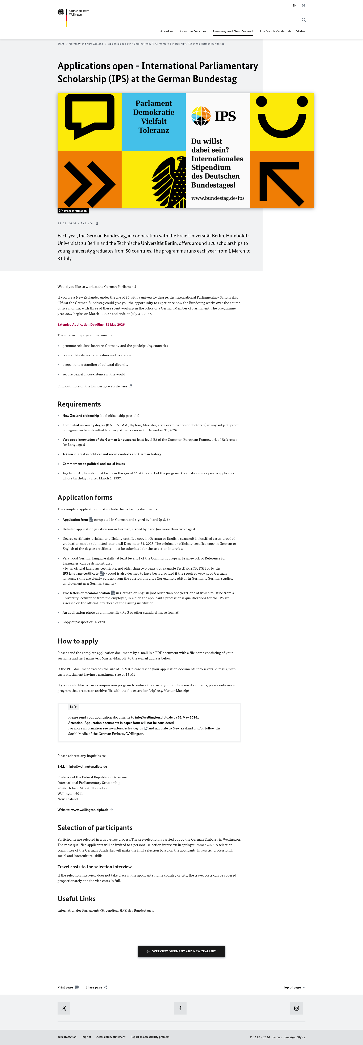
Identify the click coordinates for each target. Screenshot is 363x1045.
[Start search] (302, 17)
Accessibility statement (110, 1037)
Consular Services (193, 31)
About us (167, 31)
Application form (75, 519)
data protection (67, 1037)
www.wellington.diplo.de (89, 810)
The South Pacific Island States (282, 31)
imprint (86, 1037)
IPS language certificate (81, 573)
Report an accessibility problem (150, 1037)
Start (61, 43)
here (124, 386)
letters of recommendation (90, 593)
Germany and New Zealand (233, 32)
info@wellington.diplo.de (88, 766)
